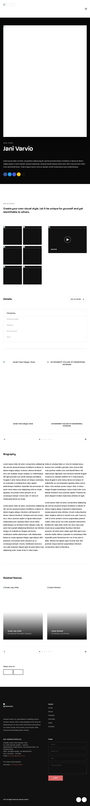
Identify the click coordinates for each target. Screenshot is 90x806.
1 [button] (39, 439)
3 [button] (44, 439)
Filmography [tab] (11, 313)
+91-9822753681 (16, 765)
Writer (10, 143)
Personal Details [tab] (12, 319)
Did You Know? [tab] (12, 331)
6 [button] (51, 439)
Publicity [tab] (10, 325)
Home (50, 708)
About (50, 712)
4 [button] (46, 439)
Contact (51, 727)
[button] (4, 439)
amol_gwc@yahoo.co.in (16, 756)
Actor (5, 143)
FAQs (50, 723)
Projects (51, 715)
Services (51, 719)
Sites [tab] (8, 337)
